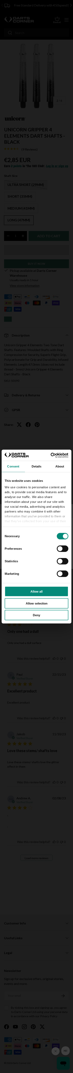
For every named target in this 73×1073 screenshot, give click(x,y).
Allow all (36, 591)
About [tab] (59, 466)
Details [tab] (37, 466)
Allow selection (36, 603)
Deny (36, 615)
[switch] (62, 548)
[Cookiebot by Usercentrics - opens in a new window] (51, 455)
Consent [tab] (13, 466)
